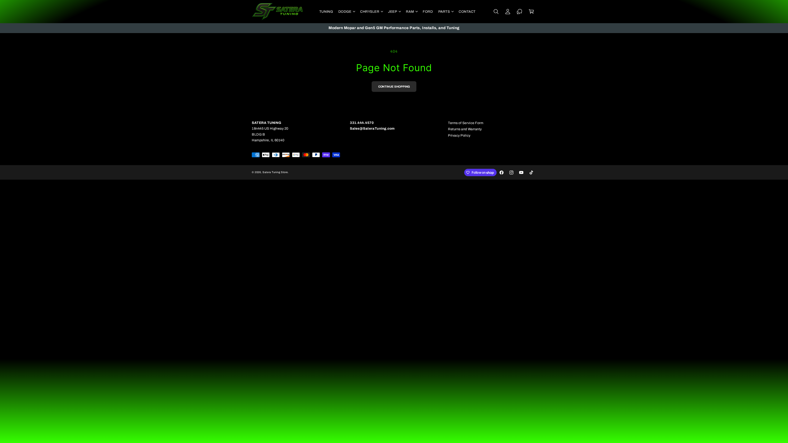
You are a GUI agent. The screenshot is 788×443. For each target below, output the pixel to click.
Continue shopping (394, 86)
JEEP (392, 11)
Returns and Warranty (465, 129)
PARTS (444, 11)
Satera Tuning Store (275, 172)
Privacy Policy (459, 135)
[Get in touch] (519, 11)
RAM (410, 11)
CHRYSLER (369, 11)
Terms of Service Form (465, 123)
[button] (346, 11)
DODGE (345, 11)
